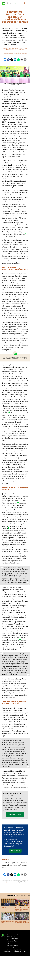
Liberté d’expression (8, 53)
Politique (24, 53)
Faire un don (16, 850)
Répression (18, 53)
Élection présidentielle (19, 52)
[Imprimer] (25, 59)
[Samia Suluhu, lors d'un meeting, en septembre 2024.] (15, 74)
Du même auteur (23, 895)
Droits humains (8, 52)
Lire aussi (9, 895)
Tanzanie (15, 55)
